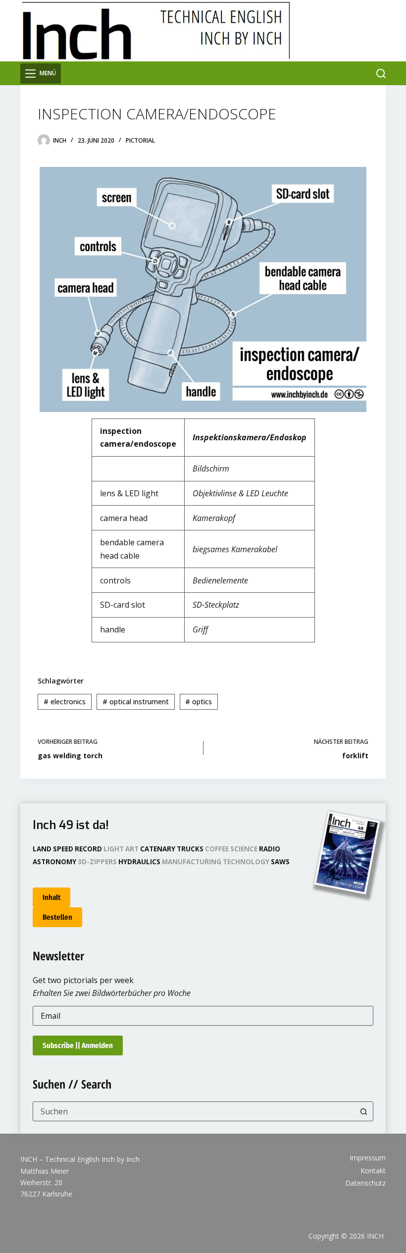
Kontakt (373, 1170)
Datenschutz (365, 1183)
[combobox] (193, 1111)
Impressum (368, 1157)
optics (198, 701)
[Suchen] (381, 73)
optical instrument (135, 701)
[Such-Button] (363, 1111)
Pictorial (140, 140)
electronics (65, 701)
